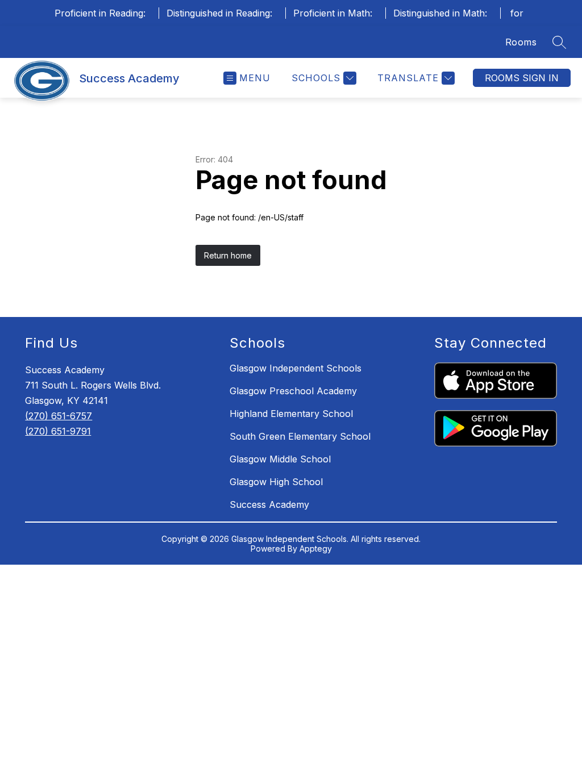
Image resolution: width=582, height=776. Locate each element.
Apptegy (316, 548)
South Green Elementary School (300, 436)
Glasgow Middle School (280, 459)
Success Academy (269, 504)
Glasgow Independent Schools (295, 368)
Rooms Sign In (522, 78)
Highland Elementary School (291, 413)
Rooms (521, 42)
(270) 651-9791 (58, 431)
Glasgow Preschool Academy (293, 391)
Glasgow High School (276, 481)
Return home (228, 255)
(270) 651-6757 (58, 416)
